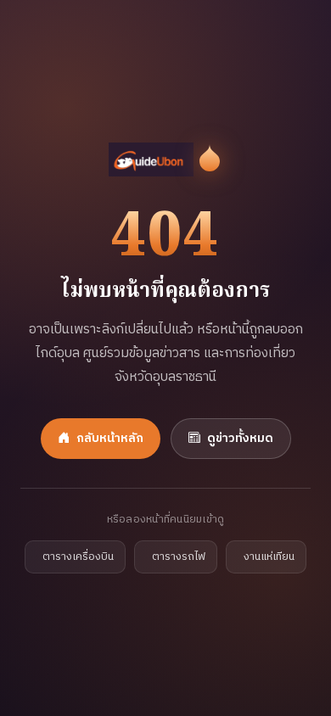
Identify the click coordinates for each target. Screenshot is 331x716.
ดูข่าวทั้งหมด (240, 438)
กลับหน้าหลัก (109, 438)
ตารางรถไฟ (178, 557)
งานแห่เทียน (269, 557)
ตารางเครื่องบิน (78, 557)
